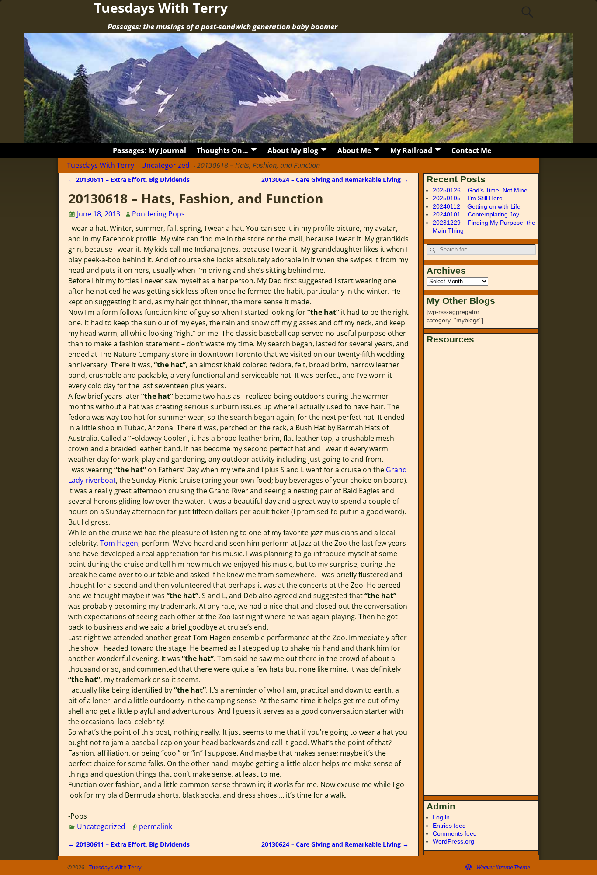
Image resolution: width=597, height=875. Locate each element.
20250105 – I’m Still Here (468, 198)
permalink (155, 826)
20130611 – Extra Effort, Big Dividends (129, 179)
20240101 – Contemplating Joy (476, 214)
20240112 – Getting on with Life (477, 206)
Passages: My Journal (149, 150)
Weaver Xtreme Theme (503, 867)
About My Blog (292, 150)
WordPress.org (453, 841)
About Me (354, 150)
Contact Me (471, 150)
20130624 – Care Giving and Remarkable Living (335, 179)
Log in (441, 817)
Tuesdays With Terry (100, 165)
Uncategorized (165, 165)
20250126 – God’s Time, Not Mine (480, 190)
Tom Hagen (119, 543)
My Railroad (411, 150)
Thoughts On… (222, 150)
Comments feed (455, 833)
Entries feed (449, 825)
